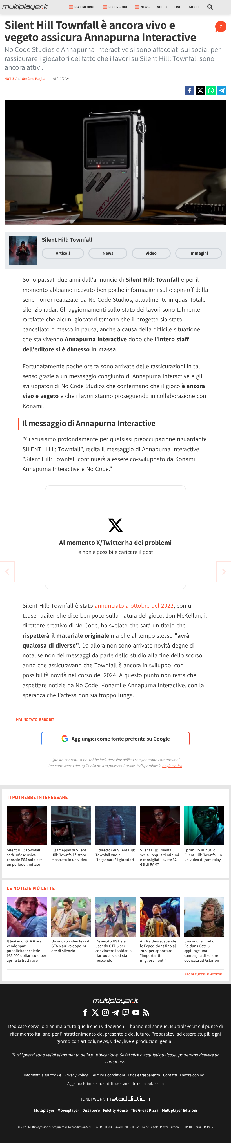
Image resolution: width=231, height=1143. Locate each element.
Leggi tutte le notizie (203, 974)
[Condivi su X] (200, 90)
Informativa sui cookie (42, 1075)
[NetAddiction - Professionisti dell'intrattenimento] (128, 1099)
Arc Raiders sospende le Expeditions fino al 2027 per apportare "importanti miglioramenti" (158, 951)
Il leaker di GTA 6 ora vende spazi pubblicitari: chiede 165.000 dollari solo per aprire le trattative (26, 951)
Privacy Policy (76, 1075)
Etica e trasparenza (144, 1075)
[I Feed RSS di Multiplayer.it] (146, 1012)
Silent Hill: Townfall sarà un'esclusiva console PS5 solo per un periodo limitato (24, 857)
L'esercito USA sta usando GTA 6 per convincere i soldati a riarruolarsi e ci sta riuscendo (113, 951)
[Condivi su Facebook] (189, 90)
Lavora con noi (192, 1075)
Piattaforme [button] (84, 7)
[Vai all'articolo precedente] (224, 572)
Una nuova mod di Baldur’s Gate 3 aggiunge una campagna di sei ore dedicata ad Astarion (201, 951)
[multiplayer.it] (115, 1001)
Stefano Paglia (34, 78)
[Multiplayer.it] (25, 7)
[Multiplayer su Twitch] (125, 1012)
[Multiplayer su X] (95, 1012)
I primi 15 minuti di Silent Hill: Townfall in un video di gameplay (203, 854)
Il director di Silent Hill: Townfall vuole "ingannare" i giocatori (115, 854)
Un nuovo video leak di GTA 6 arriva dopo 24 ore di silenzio (70, 946)
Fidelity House (115, 1110)
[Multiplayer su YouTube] (135, 1012)
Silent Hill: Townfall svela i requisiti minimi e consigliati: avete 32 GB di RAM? (159, 857)
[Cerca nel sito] (210, 7)
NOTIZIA (11, 78)
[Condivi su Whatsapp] (211, 90)
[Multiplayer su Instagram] (105, 1012)
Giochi (194, 7)
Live (177, 7)
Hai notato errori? (35, 719)
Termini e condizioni (108, 1075)
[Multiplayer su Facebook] (85, 1012)
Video (162, 7)
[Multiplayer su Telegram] (115, 1012)
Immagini (198, 253)
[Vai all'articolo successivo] (7, 572)
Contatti (170, 1075)
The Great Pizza (145, 1110)
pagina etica (172, 765)
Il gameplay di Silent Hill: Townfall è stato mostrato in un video (69, 854)
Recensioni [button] (117, 7)
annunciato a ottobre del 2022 (133, 605)
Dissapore (91, 1110)
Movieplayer (68, 1110)
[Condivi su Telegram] (221, 90)
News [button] (145, 7)
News (108, 253)
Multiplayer (44, 1110)
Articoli (63, 253)
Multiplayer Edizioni (179, 1110)
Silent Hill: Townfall (67, 239)
